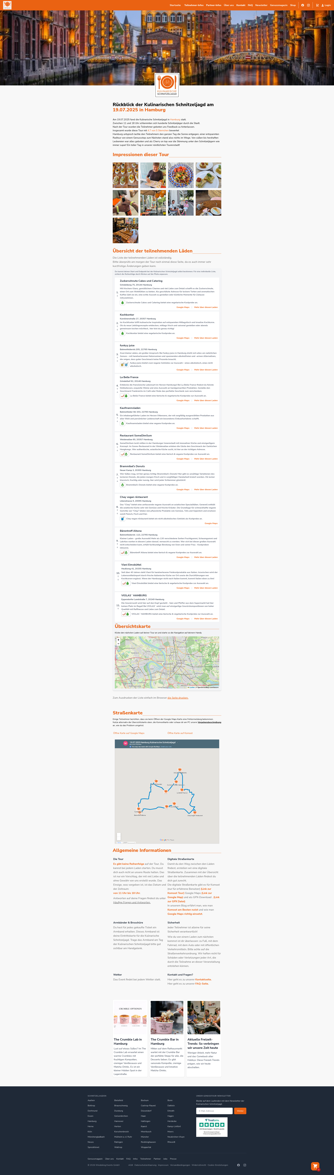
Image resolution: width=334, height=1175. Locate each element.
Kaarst (144, 1126)
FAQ (250, 5)
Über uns (109, 1158)
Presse (173, 1158)
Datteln (171, 1105)
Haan (143, 1116)
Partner (157, 1158)
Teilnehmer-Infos (194, 5)
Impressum (163, 1165)
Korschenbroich (121, 1131)
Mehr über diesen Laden (206, 307)
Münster (145, 1136)
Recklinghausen (148, 1142)
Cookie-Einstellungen (218, 1165)
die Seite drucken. (178, 698)
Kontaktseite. (203, 979)
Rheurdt (171, 1142)
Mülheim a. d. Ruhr (123, 1136)
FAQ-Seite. (202, 983)
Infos (135, 1158)
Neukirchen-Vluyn (176, 1136)
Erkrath (171, 1110)
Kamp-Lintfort (174, 1126)
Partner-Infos (213, 5)
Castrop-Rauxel (148, 1105)
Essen (90, 1116)
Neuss (91, 1142)
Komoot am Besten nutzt (183, 909)
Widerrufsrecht (199, 1165)
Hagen (171, 1116)
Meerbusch (146, 1131)
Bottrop (91, 1105)
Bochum (145, 1100)
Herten (117, 1126)
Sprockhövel (93, 1147)
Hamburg (92, 1121)
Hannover (118, 1121)
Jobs (165, 1158)
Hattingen (145, 1121)
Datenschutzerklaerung (145, 1165)
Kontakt (240, 5)
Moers (171, 1131)
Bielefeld (118, 1100)
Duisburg (118, 1110)
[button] (118, 640)
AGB (130, 1165)
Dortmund (92, 1110)
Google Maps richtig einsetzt (185, 914)
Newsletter (261, 5)
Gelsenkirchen (121, 1116)
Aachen (91, 1100)
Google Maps (183, 307)
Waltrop (118, 1147)
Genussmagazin (95, 1158)
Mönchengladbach (96, 1136)
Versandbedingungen (180, 1165)
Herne (91, 1126)
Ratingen (118, 1142)
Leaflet (192, 687)
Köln (90, 1131)
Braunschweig (121, 1105)
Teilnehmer (145, 1158)
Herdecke (172, 1121)
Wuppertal (146, 1147)
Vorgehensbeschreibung (209, 722)
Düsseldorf (146, 1110)
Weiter (240, 1111)
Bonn (170, 1100)
